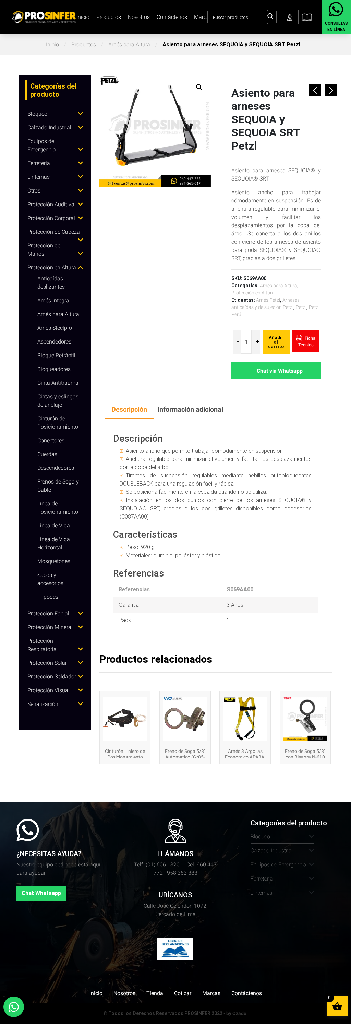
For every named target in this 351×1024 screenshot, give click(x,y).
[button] (307, 17)
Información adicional (190, 409)
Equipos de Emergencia (278, 864)
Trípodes (47, 597)
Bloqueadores (54, 369)
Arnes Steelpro (54, 328)
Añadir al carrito (276, 342)
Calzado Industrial (49, 127)
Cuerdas (47, 454)
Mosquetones (53, 561)
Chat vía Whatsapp (280, 371)
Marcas (203, 17)
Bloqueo (37, 113)
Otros (33, 190)
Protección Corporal (51, 218)
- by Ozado (234, 1013)
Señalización (42, 704)
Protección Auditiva (50, 204)
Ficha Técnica (306, 342)
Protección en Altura (51, 267)
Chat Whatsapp (41, 893)
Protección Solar (47, 663)
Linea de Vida (53, 525)
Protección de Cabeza (53, 232)
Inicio (82, 17)
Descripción (129, 409)
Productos (108, 17)
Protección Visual (48, 690)
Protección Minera (49, 627)
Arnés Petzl (268, 300)
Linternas (38, 177)
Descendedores (55, 468)
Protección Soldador (51, 676)
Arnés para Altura (129, 44)
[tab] (129, 410)
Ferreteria (38, 163)
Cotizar (182, 993)
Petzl (301, 307)
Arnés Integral (54, 300)
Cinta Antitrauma (57, 383)
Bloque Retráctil (56, 355)
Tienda (154, 993)
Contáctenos (172, 17)
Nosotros (139, 17)
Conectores (50, 440)
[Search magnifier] (270, 16)
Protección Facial (48, 613)
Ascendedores (54, 341)
